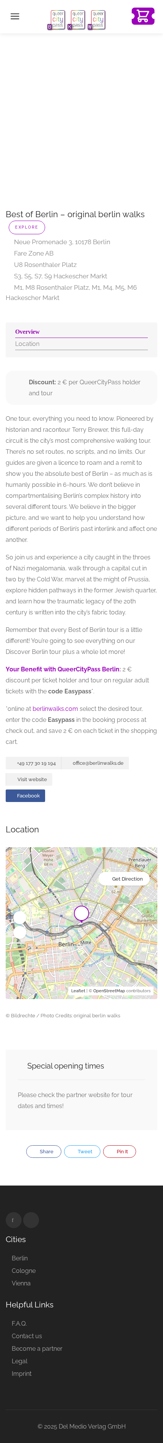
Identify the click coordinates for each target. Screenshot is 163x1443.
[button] (19, 917)
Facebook (28, 796)
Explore (27, 227)
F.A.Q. (19, 1323)
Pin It (122, 1151)
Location (27, 343)
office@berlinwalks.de (98, 763)
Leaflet (78, 990)
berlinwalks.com (55, 708)
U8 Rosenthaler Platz (45, 264)
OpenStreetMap (109, 990)
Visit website (31, 779)
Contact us (27, 1336)
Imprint (21, 1373)
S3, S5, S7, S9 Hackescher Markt (60, 276)
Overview (27, 331)
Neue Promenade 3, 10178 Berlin (61, 242)
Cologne (24, 1270)
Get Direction (127, 879)
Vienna (21, 1283)
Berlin (20, 1258)
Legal (19, 1361)
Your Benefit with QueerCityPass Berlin (62, 669)
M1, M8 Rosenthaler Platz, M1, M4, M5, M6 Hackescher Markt (71, 293)
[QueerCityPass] (77, 19)
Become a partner (37, 1348)
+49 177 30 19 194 (36, 763)
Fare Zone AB (33, 253)
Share (46, 1151)
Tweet (84, 1151)
